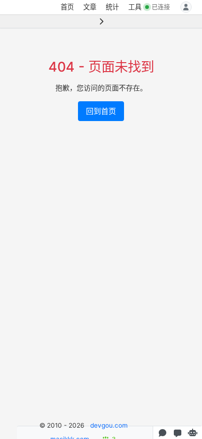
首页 (67, 7)
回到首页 (101, 111)
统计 (112, 7)
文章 (89, 7)
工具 (134, 7)
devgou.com (109, 425)
